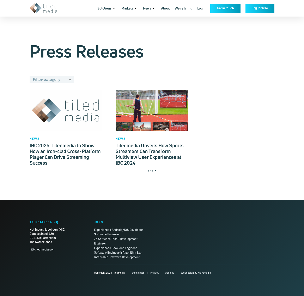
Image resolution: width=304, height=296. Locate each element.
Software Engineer (107, 234)
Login (201, 8)
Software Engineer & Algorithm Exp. (118, 252)
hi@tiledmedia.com (42, 249)
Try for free (260, 8)
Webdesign (187, 272)
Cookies (169, 272)
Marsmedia (204, 272)
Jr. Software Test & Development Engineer (116, 241)
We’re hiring (183, 8)
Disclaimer (138, 272)
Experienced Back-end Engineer (115, 248)
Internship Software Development (117, 257)
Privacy (154, 272)
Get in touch (225, 8)
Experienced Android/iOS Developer (118, 230)
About (165, 8)
